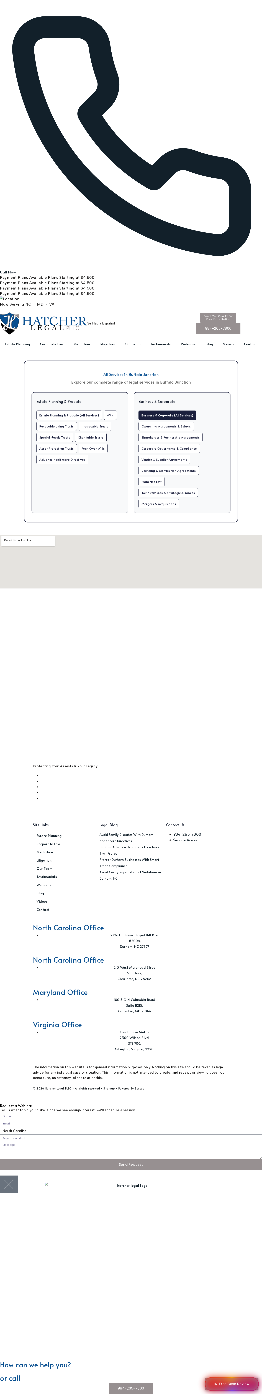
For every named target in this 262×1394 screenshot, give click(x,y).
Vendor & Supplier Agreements (164, 459)
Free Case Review (234, 1384)
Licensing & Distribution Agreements (169, 470)
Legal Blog (108, 824)
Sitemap (109, 1088)
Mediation (81, 344)
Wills (110, 415)
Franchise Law (152, 481)
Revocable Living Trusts (56, 426)
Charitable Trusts (91, 437)
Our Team (133, 344)
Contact (250, 344)
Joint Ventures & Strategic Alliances (168, 492)
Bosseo (139, 1088)
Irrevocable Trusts (95, 426)
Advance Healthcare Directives (62, 459)
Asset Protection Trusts (56, 448)
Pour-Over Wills (93, 448)
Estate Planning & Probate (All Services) (69, 415)
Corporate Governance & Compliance (169, 448)
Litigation (107, 344)
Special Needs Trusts (54, 437)
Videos (228, 344)
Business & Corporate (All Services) (167, 415)
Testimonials (161, 344)
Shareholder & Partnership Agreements (171, 437)
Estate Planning (17, 344)
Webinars (188, 344)
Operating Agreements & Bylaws (166, 426)
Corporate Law (51, 344)
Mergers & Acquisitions (159, 504)
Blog (209, 344)
